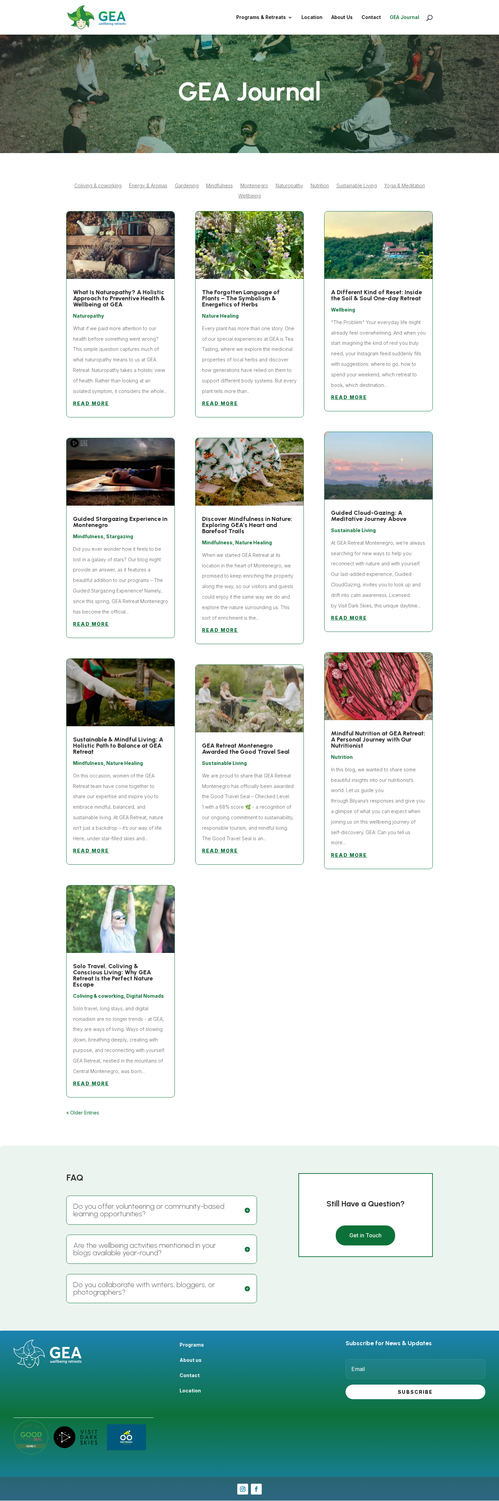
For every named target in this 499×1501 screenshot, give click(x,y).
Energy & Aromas (148, 185)
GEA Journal (404, 17)
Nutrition (320, 185)
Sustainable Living (356, 185)
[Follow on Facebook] (256, 1489)
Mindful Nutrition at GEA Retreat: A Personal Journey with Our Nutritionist (378, 739)
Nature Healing (124, 763)
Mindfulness (219, 185)
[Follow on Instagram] (242, 1489)
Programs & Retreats (261, 17)
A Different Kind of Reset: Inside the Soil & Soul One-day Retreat (376, 295)
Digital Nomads (145, 996)
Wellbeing (249, 196)
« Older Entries (82, 1112)
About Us (342, 17)
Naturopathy (289, 185)
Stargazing (119, 536)
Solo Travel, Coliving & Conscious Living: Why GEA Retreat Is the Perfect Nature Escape (113, 975)
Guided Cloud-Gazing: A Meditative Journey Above (368, 516)
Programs (192, 1345)
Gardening (187, 185)
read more (91, 403)
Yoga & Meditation (404, 185)
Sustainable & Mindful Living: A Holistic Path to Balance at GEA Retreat (118, 745)
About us (191, 1360)
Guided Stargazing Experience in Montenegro (120, 522)
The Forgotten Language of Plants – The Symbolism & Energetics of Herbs (241, 298)
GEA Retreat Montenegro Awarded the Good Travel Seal (246, 748)
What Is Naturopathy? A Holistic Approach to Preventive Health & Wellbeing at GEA (119, 298)
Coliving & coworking (98, 185)
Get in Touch (365, 1235)
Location (311, 17)
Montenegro (254, 185)
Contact (371, 17)
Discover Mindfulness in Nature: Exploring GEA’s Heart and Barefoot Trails (247, 525)
